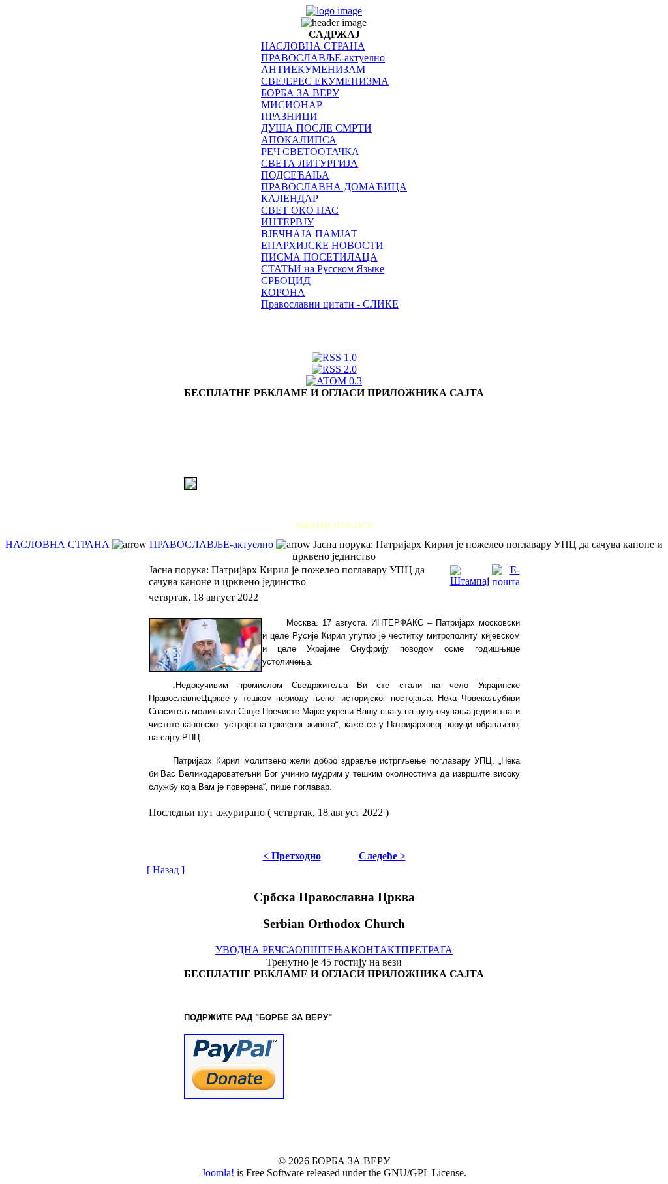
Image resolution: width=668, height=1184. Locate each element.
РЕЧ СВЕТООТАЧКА (310, 151)
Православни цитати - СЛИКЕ (330, 304)
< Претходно (292, 855)
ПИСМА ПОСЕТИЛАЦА (319, 257)
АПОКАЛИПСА (299, 139)
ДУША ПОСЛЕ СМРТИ (316, 128)
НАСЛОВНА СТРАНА (313, 45)
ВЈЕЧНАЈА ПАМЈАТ (309, 233)
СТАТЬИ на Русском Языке (322, 268)
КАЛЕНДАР (289, 198)
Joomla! (218, 1172)
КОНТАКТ (376, 949)
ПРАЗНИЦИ (289, 116)
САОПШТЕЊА (316, 949)
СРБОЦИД (286, 280)
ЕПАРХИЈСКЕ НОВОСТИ (322, 245)
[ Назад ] (166, 869)
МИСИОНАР (291, 104)
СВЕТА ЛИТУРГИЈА (309, 163)
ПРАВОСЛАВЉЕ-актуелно (323, 57)
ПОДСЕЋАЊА (295, 174)
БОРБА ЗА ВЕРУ (300, 92)
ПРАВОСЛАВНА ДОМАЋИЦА (334, 186)
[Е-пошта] (506, 572)
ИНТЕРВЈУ (287, 221)
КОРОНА (283, 292)
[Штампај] (469, 572)
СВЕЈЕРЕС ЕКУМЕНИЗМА (325, 81)
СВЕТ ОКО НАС (300, 210)
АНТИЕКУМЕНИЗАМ (313, 69)
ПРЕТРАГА (427, 949)
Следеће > (382, 855)
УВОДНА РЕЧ (248, 949)
